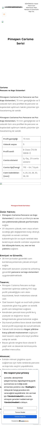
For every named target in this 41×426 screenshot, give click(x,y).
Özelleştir (20, 408)
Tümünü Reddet (20, 412)
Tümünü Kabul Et (20, 416)
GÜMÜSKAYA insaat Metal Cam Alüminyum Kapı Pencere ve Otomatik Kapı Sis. (31, 7)
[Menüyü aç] (4, 14)
